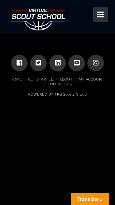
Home (16, 79)
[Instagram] (95, 63)
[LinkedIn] (57, 63)
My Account (92, 79)
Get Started (41, 79)
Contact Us (60, 84)
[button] (100, 14)
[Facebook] (19, 63)
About (66, 79)
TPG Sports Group (71, 95)
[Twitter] (38, 63)
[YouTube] (76, 63)
